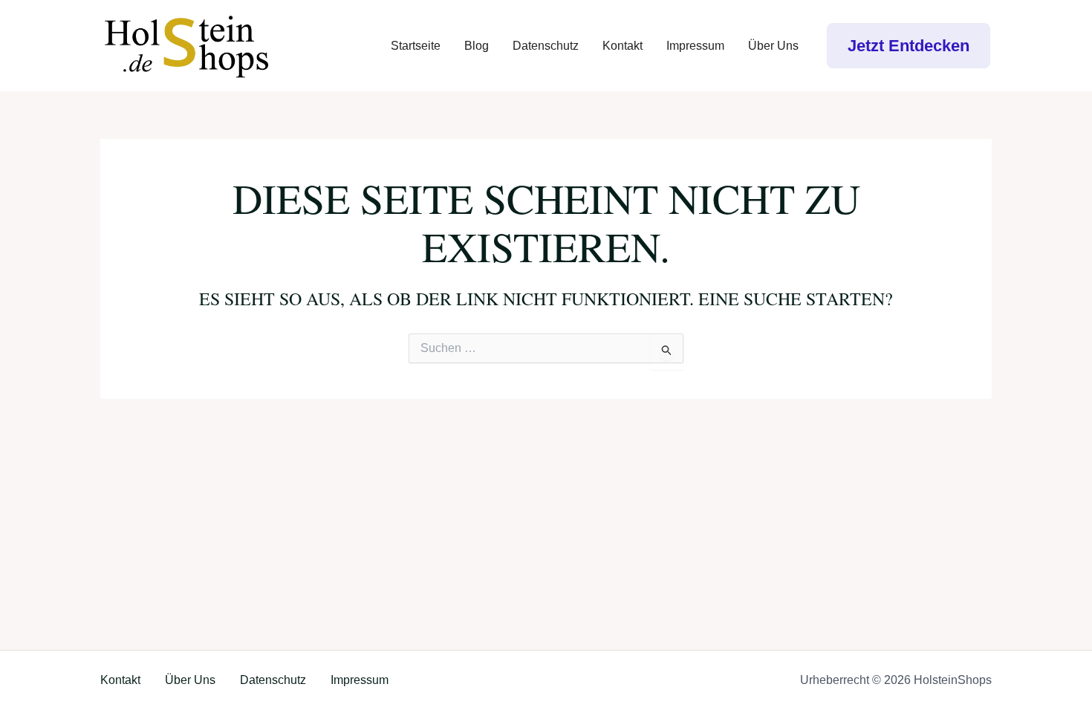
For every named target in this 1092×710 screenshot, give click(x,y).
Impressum (695, 45)
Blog (476, 45)
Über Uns (773, 45)
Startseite (416, 45)
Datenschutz (546, 45)
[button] (908, 46)
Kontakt (622, 45)
